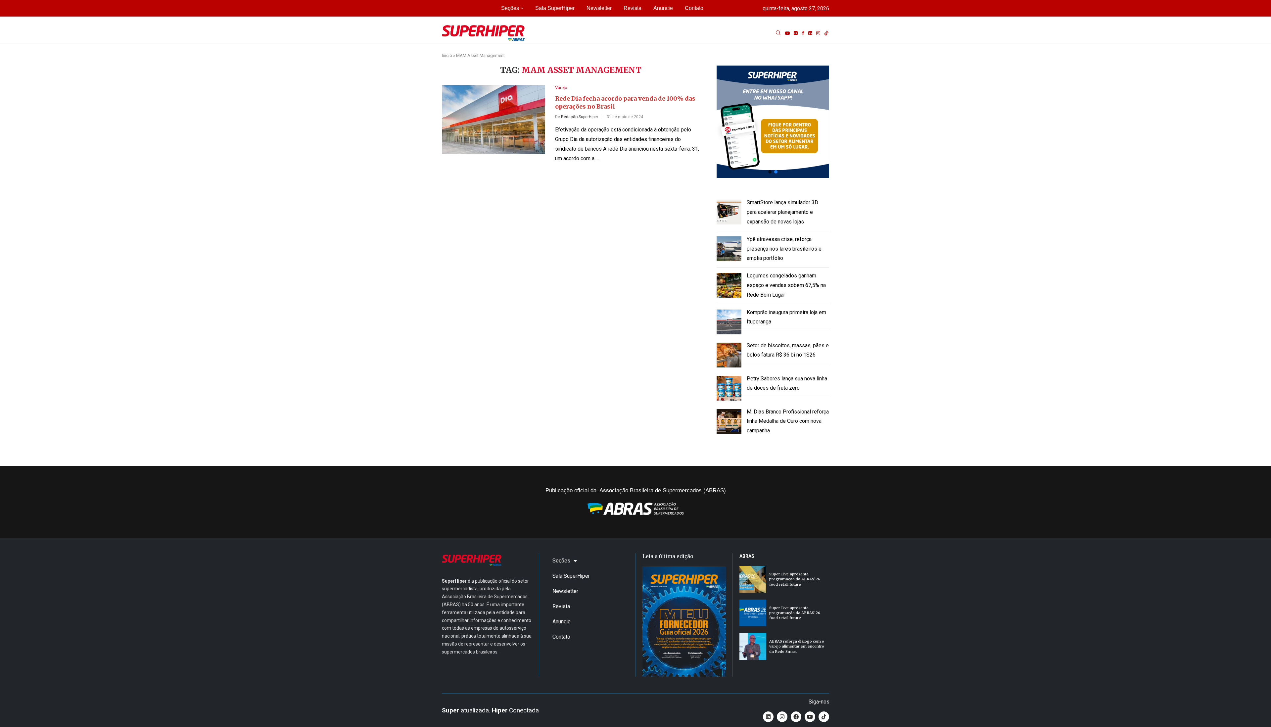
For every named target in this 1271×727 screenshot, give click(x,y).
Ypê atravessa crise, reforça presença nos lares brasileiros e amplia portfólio (784, 249)
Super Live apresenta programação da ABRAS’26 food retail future (794, 579)
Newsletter (599, 8)
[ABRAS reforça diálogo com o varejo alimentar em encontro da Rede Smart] (752, 646)
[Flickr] (795, 33)
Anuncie (663, 8)
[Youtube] (787, 33)
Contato (694, 8)
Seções (510, 8)
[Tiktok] (826, 33)
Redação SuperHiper (579, 117)
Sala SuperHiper (555, 8)
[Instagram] (818, 33)
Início (447, 55)
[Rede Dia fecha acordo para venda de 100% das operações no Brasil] (493, 119)
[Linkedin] (810, 33)
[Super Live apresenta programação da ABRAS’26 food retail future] (752, 579)
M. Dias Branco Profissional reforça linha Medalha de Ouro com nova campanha (788, 421)
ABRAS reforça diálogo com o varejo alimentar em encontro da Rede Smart (796, 646)
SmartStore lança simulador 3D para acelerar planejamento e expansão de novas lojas (782, 212)
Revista (632, 8)
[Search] (778, 33)
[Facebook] (803, 33)
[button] (773, 122)
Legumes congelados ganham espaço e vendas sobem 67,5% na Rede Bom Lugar (786, 285)
